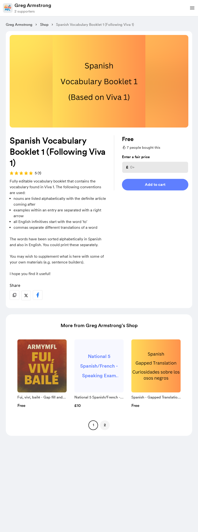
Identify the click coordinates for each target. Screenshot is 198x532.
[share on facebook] (37, 295)
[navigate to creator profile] (8, 8)
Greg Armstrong (32, 5)
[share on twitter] (26, 295)
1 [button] (93, 425)
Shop (44, 24)
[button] (192, 8)
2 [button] (105, 425)
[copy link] (14, 295)
